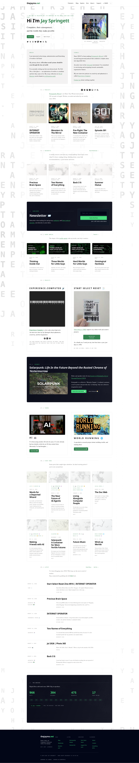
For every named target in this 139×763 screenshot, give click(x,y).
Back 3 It (77, 182)
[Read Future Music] (80, 525)
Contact (94, 743)
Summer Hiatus (99, 183)
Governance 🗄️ (55, 488)
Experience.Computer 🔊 (47, 288)
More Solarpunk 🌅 (93, 391)
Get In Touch (47, 36)
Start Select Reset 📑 (89, 288)
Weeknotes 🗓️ (31, 602)
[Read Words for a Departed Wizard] (37, 477)
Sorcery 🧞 (37, 486)
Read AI (95, 234)
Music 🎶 (75, 535)
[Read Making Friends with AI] (37, 525)
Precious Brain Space (35, 183)
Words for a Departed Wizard (34, 494)
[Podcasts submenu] (73, 3)
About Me (30, 36)
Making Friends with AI (36, 543)
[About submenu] (94, 3)
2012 (95, 699)
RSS (71, 576)
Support (38, 36)
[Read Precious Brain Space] (37, 169)
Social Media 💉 (77, 488)
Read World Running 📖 (81, 449)
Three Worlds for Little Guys (58, 262)
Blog (59, 740)
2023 (46, 699)
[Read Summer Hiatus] (102, 169)
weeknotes (56, 220)
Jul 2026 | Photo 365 (56, 643)
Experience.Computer (84, 76)
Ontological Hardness (100, 262)
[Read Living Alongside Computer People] (80, 477)
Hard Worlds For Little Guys (80, 262)
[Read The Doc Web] (102, 477)
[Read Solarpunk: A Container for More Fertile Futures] (59, 525)
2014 (85, 699)
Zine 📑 (30, 587)
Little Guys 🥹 (55, 489)
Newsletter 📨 (40, 215)
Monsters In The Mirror (57, 131)
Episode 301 (100, 130)
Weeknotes (60, 743)
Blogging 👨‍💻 (31, 604)
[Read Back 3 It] (80, 169)
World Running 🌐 (89, 438)
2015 (81, 699)
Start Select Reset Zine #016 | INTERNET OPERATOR (71, 584)
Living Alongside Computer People (78, 500)
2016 (76, 699)
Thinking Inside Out (34, 262)
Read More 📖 (34, 450)
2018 (71, 699)
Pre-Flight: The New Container (80, 131)
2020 (61, 699)
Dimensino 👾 (58, 486)
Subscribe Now (93, 218)
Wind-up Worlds (99, 543)
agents (65, 238)
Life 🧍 (31, 486)
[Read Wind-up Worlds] (102, 525)
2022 (51, 699)
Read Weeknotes (93, 150)
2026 (31, 699)
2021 (56, 699)
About (93, 740)
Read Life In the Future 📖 (79, 391)
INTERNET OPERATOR (34, 131)
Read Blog (88, 567)
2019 (66, 699)
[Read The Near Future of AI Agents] (59, 477)
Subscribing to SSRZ (80, 329)
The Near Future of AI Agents (56, 498)
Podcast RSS (72, 745)
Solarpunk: (67, 369)
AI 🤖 (33, 437)
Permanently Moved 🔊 (34, 617)
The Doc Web (101, 492)
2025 (36, 699)
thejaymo (33, 3)
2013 (90, 699)
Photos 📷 (30, 647)
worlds (61, 238)
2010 (100, 699)
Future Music (79, 542)
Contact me (77, 80)
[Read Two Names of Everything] (59, 169)
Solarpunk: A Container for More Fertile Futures (58, 544)
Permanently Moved (97, 56)
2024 (41, 699)
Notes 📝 (40, 535)
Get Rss (95, 567)
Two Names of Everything (57, 183)
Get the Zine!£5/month (92, 337)
